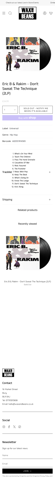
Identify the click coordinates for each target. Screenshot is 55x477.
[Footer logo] (8, 373)
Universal (13, 128)
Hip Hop (14, 134)
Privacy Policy (44, 476)
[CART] (51, 13)
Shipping (7, 200)
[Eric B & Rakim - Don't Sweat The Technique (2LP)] (27, 253)
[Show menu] (4, 13)
